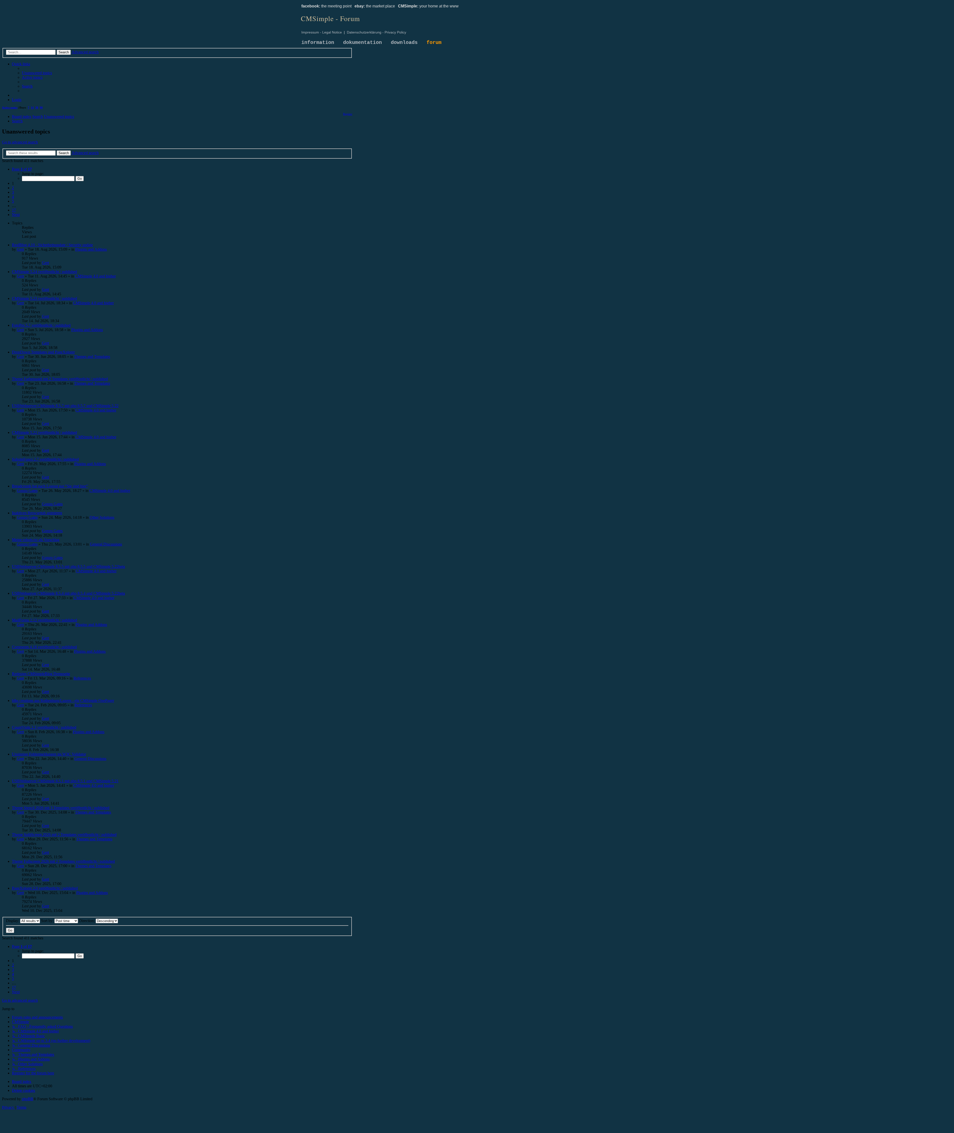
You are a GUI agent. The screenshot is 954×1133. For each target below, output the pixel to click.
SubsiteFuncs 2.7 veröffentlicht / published (45, 459)
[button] (22, 169)
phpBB (27, 1099)
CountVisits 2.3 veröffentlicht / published (44, 727)
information (317, 42)
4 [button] (13, 197)
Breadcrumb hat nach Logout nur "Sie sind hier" (50, 486)
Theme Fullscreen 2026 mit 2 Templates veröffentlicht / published (63, 861)
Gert (20, 249)
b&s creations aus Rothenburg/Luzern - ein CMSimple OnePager (63, 700)
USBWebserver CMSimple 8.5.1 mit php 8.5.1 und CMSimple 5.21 (65, 781)
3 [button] (13, 192)
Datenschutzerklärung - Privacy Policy (376, 32)
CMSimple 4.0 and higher (95, 276)
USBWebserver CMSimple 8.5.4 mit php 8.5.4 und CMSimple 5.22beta (68, 593)
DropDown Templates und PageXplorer (43, 352)
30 (36, 107)
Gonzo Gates (27, 490)
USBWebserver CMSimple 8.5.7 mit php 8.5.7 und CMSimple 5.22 (65, 406)
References (82, 678)
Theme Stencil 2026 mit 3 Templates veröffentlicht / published (60, 808)
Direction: (87, 921)
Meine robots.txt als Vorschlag (35, 540)
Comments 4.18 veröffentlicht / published (44, 647)
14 (32, 107)
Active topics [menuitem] (9, 107)
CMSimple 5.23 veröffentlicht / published (44, 298)
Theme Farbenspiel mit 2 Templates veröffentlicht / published (60, 379)
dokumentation (362, 42)
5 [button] (13, 201)
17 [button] (14, 210)
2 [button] (13, 188)
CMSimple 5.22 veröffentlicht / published (44, 432)
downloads (404, 42)
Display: (13, 921)
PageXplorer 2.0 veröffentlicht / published (45, 888)
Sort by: (47, 921)
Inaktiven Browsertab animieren (37, 513)
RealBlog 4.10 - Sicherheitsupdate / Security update (52, 245)
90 (41, 107)
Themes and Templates (92, 356)
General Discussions (106, 544)
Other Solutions (102, 517)
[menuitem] (37, 73)
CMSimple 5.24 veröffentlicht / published (44, 272)
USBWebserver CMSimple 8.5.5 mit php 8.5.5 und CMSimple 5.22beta (68, 566)
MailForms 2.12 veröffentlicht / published (44, 620)
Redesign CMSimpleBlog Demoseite (41, 674)
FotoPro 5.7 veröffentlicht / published (41, 325)
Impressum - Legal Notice (321, 32)
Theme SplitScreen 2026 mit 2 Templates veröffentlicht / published (64, 834)
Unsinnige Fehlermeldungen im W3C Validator (49, 754)
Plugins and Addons (91, 249)
